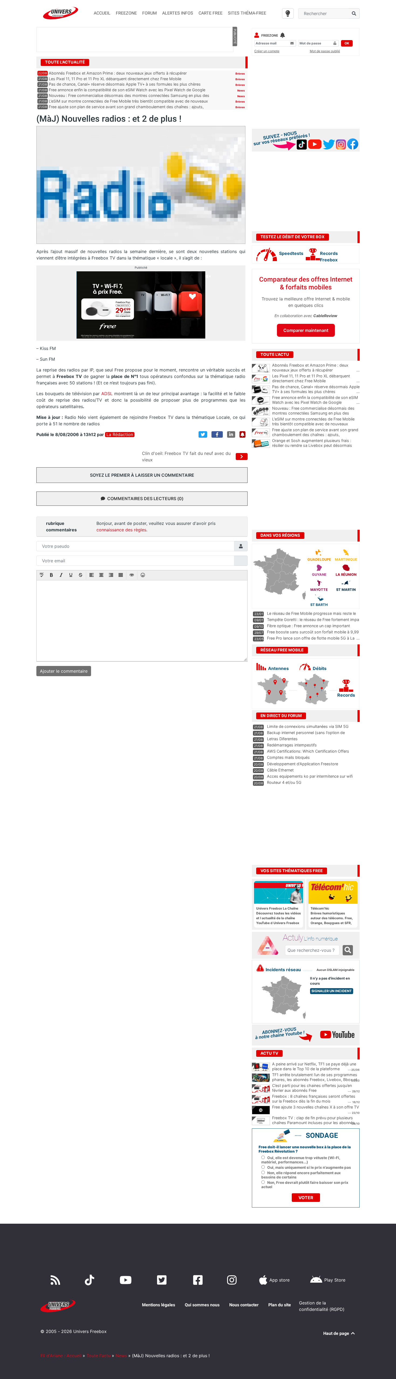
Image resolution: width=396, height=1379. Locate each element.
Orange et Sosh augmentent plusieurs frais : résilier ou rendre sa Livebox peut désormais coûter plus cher (316, 445)
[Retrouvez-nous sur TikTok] (90, 1280)
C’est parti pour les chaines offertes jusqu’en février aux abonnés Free (312, 1088)
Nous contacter (244, 1304)
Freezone (269, 35)
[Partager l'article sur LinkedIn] (231, 434)
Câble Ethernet (280, 770)
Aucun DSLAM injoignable (336, 970)
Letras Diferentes (282, 738)
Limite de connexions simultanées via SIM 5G (308, 726)
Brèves (240, 73)
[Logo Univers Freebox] (60, 13)
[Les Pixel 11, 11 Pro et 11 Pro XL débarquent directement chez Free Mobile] (261, 379)
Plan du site (279, 1304)
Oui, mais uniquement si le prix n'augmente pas (309, 1167)
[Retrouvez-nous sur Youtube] (126, 1280)
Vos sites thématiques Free (291, 870)
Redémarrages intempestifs (292, 745)
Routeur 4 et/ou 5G (284, 782)
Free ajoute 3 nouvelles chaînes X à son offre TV (315, 1107)
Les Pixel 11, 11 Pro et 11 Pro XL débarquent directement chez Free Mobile (115, 78)
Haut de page (336, 1333)
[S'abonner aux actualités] (242, 434)
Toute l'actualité (65, 62)
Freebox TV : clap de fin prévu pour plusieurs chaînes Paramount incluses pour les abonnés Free (313, 1122)
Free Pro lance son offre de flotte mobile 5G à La (311, 638)
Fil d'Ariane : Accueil (60, 1355)
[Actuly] (269, 945)
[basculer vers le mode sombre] (288, 13)
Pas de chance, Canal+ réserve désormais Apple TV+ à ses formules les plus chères (125, 84)
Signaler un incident (331, 991)
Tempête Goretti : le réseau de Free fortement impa (313, 619)
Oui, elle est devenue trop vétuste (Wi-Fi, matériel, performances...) (300, 1160)
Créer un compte (266, 51)
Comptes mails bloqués (288, 757)
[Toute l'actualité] (234, 62)
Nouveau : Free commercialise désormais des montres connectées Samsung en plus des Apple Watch (316, 413)
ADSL (107, 393)
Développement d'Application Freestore (302, 764)
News (241, 90)
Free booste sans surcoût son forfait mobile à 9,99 (313, 632)
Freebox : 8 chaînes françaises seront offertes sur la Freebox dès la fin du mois (313, 1099)
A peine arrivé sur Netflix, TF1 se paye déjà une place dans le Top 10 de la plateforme (314, 1066)
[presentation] (41, 575)
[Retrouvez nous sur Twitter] (162, 1280)
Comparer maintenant (305, 330)
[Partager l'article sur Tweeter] (203, 434)
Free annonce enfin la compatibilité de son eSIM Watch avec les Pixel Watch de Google (127, 89)
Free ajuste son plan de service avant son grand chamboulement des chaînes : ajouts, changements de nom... (316, 434)
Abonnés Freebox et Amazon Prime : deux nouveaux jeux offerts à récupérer (118, 73)
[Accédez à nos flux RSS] (56, 1280)
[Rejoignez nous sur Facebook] (199, 1280)
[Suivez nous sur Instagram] (233, 1280)
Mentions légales (158, 1304)
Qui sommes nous (202, 1304)
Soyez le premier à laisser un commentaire (142, 475)
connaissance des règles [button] (121, 529)
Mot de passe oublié (325, 51)
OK (347, 43)
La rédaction (119, 434)
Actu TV (269, 1053)
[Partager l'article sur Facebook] (217, 434)
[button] (41, 575)
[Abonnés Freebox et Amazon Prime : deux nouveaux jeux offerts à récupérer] (261, 368)
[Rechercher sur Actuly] (348, 950)
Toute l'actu (98, 1355)
